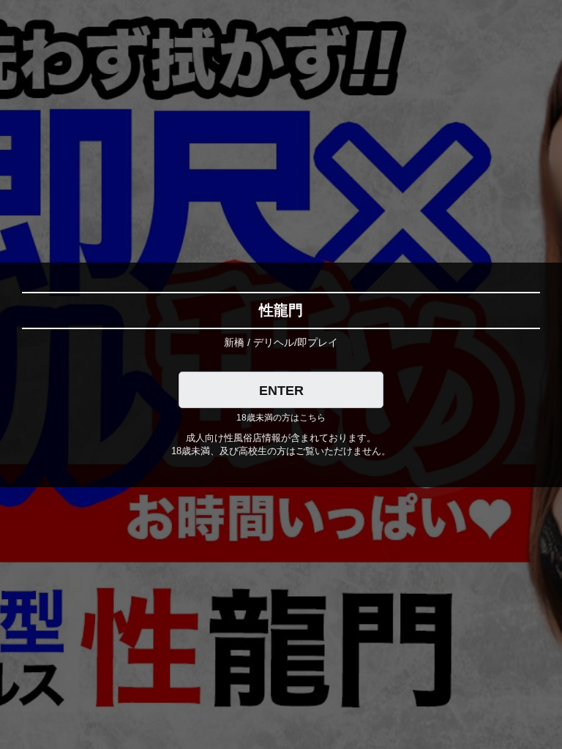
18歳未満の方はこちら (281, 418)
